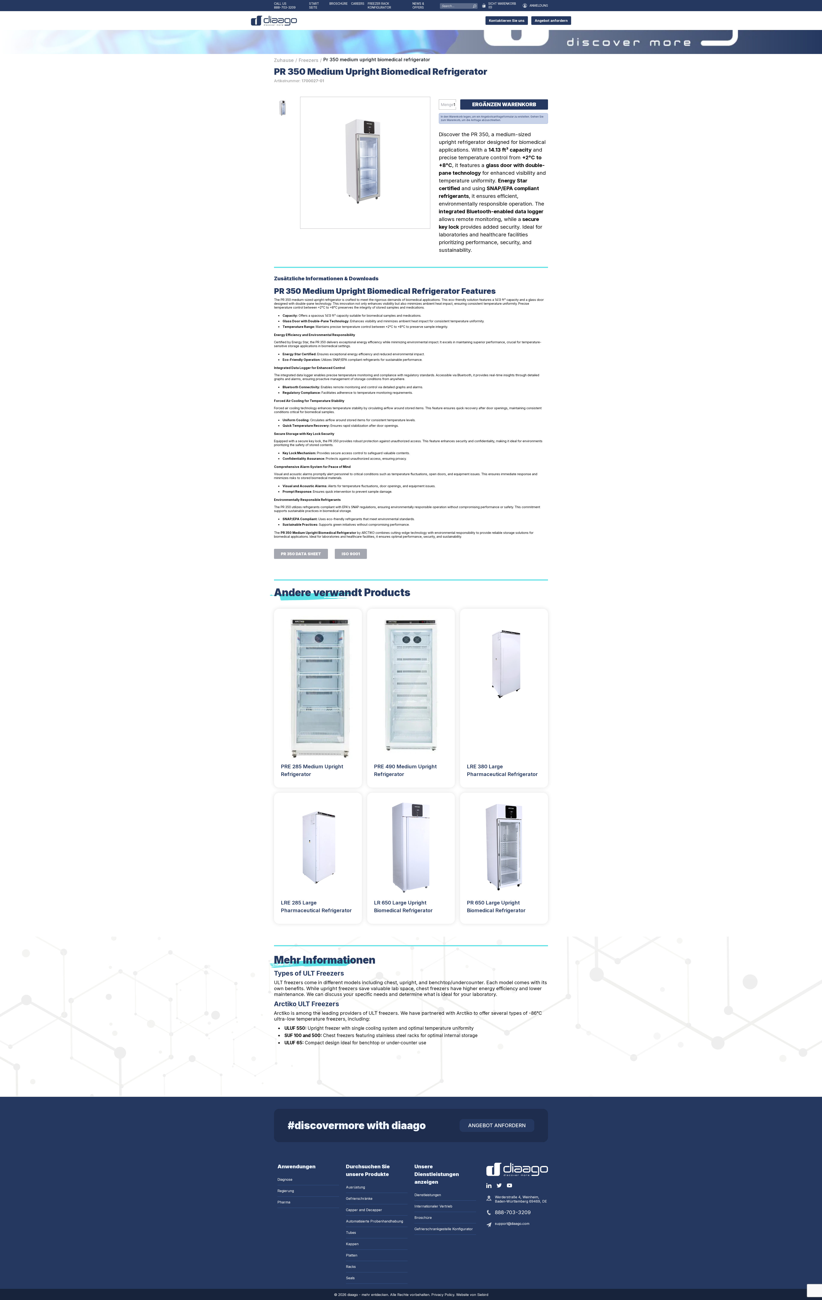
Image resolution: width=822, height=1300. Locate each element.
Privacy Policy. (443, 1295)
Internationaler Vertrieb (433, 1206)
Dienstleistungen (427, 1195)
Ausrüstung (355, 1187)
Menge (447, 104)
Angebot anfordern (551, 20)
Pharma (283, 1202)
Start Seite (314, 5)
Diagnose (284, 1179)
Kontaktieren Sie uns (506, 20)
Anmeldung (539, 5)
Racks (351, 1266)
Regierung (285, 1191)
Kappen (352, 1244)
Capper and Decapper (364, 1210)
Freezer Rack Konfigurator (379, 5)
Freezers (308, 60)
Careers (357, 3)
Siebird (482, 1295)
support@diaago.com (512, 1223)
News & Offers (418, 5)
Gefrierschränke (359, 1198)
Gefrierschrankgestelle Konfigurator (443, 1229)
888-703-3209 (285, 7)
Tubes (351, 1232)
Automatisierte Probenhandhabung (374, 1221)
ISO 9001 (351, 553)
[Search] (474, 5)
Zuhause (284, 60)
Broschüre (338, 3)
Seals (350, 1278)
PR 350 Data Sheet (301, 553)
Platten (351, 1255)
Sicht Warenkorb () (502, 5)
